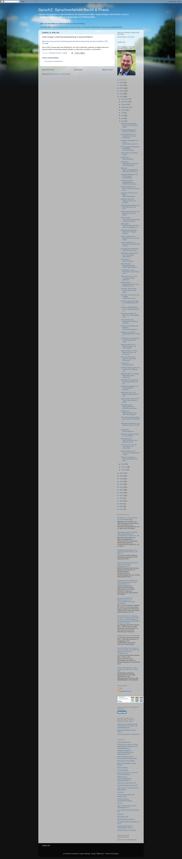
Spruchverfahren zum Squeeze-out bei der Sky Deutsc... (130, 238)
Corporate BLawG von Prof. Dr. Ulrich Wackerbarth (127, 773)
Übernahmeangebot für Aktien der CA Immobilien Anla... (130, 315)
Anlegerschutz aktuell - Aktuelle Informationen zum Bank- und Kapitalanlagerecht (127, 746)
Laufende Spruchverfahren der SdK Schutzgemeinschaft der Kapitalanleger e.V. (127, 582)
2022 (121, 93)
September (125, 107)
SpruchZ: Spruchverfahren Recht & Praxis (73, 10)
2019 (121, 476)
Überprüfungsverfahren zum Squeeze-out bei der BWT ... (130, 425)
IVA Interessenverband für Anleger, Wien (126, 795)
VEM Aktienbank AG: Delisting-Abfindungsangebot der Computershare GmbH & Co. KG (128, 533)
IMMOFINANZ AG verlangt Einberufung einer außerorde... (130, 375)
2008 (121, 506)
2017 (121, 481)
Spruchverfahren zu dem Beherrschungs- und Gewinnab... (129, 352)
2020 (121, 473)
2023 (121, 91)
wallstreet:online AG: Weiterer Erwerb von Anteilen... (128, 200)
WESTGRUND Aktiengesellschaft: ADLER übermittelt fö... (129, 265)
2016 (121, 484)
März (123, 464)
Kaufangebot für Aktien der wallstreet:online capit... (130, 249)
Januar (123, 470)
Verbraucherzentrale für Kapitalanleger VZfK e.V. (125, 827)
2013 (121, 492)
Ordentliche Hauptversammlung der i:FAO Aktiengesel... (129, 163)
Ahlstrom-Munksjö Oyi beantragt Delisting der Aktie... (129, 458)
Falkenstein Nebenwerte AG (126, 783)
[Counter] (122, 713)
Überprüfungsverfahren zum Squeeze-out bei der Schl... (130, 206)
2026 (121, 82)
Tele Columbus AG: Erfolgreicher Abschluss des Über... (129, 321)
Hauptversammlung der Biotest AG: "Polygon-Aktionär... (129, 231)
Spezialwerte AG (122, 817)
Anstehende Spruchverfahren (127, 158)
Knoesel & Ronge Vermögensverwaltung (124, 800)
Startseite (78, 70)
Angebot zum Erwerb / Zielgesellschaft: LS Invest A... (130, 333)
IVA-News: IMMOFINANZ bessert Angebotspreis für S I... (130, 308)
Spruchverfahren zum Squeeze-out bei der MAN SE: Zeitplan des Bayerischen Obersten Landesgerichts (128, 650)
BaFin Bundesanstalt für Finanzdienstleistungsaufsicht (127, 757)
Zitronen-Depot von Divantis (126, 830)
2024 (121, 88)
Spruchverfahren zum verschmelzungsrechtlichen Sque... (130, 452)
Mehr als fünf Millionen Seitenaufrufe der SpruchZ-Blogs (62, 24)
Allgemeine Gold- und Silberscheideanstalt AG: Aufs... (130, 394)
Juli (122, 113)
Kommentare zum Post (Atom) (60, 74)
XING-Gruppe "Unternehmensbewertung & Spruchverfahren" (130, 219)
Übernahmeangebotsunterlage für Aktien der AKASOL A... (130, 419)
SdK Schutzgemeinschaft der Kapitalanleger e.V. (127, 806)
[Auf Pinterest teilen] (84, 53)
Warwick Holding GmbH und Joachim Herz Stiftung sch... (130, 369)
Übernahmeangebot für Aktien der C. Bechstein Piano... (129, 125)
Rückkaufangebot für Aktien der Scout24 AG (130, 435)
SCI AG (119, 803)
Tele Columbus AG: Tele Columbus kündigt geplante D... (129, 278)
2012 (121, 495)
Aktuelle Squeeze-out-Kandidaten (128, 635)
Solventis (120, 814)
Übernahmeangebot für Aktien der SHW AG (128, 130)
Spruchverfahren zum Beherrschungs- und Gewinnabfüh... (128, 346)
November (125, 102)
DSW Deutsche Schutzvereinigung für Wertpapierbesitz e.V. (124, 778)
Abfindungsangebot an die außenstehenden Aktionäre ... (129, 387)
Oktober (124, 104)
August (123, 110)
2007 (121, 509)
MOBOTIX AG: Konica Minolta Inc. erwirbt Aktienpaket (127, 518)
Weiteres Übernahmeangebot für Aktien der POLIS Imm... (130, 169)
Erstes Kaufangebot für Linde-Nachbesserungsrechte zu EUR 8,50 (127, 669)
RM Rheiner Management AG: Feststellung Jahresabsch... (129, 254)
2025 (121, 85)
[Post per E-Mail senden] (71, 53)
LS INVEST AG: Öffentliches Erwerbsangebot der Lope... (130, 340)
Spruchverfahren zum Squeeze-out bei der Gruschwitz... (128, 358)
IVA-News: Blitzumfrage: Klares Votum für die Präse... (129, 290)
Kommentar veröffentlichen (54, 61)
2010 (121, 501)
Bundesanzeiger (122, 770)
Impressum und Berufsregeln (127, 840)
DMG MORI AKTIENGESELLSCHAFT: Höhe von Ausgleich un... (130, 225)
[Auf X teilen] (80, 53)
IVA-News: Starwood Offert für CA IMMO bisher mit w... (130, 302)
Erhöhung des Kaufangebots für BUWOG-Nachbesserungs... (130, 148)
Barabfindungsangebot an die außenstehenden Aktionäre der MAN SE (127, 551)
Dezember (125, 99)
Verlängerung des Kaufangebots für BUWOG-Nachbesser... (129, 182)
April (123, 121)
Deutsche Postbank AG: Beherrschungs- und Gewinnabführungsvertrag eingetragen (126, 600)
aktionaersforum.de (123, 742)
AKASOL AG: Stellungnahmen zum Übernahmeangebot (129, 412)
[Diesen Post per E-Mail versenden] (76, 53)
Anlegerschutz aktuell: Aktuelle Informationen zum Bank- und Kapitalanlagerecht (127, 725)
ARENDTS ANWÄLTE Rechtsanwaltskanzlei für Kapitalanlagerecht (125, 752)
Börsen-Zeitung (122, 767)
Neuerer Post (48, 70)
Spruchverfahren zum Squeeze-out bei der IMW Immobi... (130, 244)
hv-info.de (120, 792)
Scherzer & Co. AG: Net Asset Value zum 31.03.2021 (129, 446)
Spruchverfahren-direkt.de (126, 819)
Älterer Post (107, 70)
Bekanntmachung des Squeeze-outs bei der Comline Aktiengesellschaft (128, 564)
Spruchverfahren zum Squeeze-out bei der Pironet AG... (128, 135)
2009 (121, 504)
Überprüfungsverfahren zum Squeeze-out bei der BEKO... (130, 213)
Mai (122, 118)
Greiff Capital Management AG (127, 785)
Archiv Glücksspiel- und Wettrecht (128, 734)
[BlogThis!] (78, 53)
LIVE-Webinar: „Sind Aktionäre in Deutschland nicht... (130, 271)
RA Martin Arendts (125, 691)
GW (120, 688)
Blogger (116, 853)
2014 (121, 490)
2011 (121, 498)
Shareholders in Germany (125, 37)
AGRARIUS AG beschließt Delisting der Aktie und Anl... (129, 381)
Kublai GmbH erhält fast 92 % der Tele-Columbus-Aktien (130, 400)
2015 (121, 487)
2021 (121, 96)
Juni (122, 115)
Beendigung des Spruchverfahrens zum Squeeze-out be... (129, 440)
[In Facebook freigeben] (82, 53)
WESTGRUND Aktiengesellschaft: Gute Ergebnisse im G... (130, 284)
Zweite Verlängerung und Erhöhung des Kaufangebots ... (129, 176)
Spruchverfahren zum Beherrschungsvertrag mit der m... (130, 188)
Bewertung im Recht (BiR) (126, 761)
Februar (124, 467)
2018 (121, 479)
